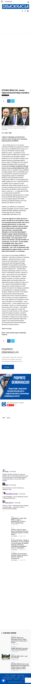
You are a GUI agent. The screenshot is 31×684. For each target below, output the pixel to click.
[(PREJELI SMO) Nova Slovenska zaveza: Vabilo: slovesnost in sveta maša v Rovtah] (6, 639)
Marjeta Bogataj (14, 536)
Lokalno (13, 654)
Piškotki (19, 677)
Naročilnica (16, 679)
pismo (8, 417)
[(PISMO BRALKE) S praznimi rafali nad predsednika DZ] (6, 649)
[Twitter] (25, 11)
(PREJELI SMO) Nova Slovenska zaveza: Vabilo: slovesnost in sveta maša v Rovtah (19, 640)
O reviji (7, 675)
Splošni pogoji (20, 675)
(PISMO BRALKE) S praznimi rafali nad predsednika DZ (19, 649)
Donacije (23, 679)
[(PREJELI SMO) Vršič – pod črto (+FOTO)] (6, 657)
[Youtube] (27, 11)
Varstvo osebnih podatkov (8, 677)
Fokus (12, 516)
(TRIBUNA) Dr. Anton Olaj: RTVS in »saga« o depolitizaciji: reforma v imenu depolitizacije (19, 521)
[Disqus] (15, 444)
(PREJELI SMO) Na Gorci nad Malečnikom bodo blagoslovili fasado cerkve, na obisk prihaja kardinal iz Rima (20, 666)
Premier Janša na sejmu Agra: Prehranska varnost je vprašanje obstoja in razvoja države (19, 532)
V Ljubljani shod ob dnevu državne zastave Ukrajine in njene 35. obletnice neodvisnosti (19, 556)
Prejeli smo (5, 95)
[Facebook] (22, 11)
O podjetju (13, 675)
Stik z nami (24, 677)
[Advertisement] (15, 50)
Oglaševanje (9, 679)
